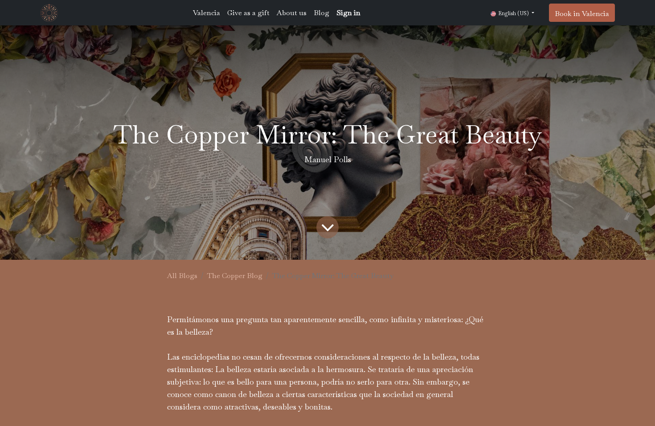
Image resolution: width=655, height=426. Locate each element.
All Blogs (182, 275)
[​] (327, 227)
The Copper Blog (234, 275)
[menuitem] (206, 13)
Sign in (348, 12)
